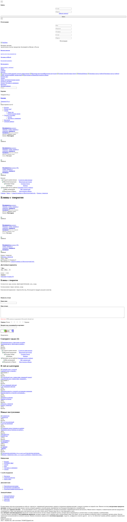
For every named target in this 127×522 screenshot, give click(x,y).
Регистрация (63, 41)
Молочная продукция (50, 73)
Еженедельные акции (13, 80)
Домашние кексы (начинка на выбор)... (12, 430)
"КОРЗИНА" (4, 442)
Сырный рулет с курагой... (8, 371)
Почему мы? (4, 76)
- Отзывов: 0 (12, 260)
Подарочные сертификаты (12, 487)
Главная (3, 70)
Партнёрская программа (11, 486)
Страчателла (4, 417)
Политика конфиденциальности (13, 489)
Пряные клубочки (6, 399)
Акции (3, 78)
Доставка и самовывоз (12, 83)
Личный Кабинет (9, 496)
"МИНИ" (3, 448)
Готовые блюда (71, 73)
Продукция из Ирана (42, 75)
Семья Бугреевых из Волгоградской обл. (24, 193)
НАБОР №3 (4, 436)
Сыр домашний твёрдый (8, 386)
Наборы (85, 73)
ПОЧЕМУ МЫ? (8, 463)
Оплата (3, 83)
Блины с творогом (42, 193)
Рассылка (7, 500)
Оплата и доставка (6, 81)
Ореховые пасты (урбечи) (111, 73)
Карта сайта (7, 479)
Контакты (3, 84)
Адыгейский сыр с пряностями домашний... (14, 379)
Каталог (3, 72)
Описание (4, 276)
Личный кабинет (6, 86)
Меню (2, 69)
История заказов (9, 497)
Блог (5, 466)
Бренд (8, 193)
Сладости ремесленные (23, 73)
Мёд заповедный (17, 75)
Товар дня (4, 80)
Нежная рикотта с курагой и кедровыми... (13, 393)
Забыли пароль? (63, 13)
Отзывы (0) (10, 276)
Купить (3, 347)
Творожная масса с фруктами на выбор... (13, 344)
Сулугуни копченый (7, 423)
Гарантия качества (9, 477)
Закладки (7, 499)
